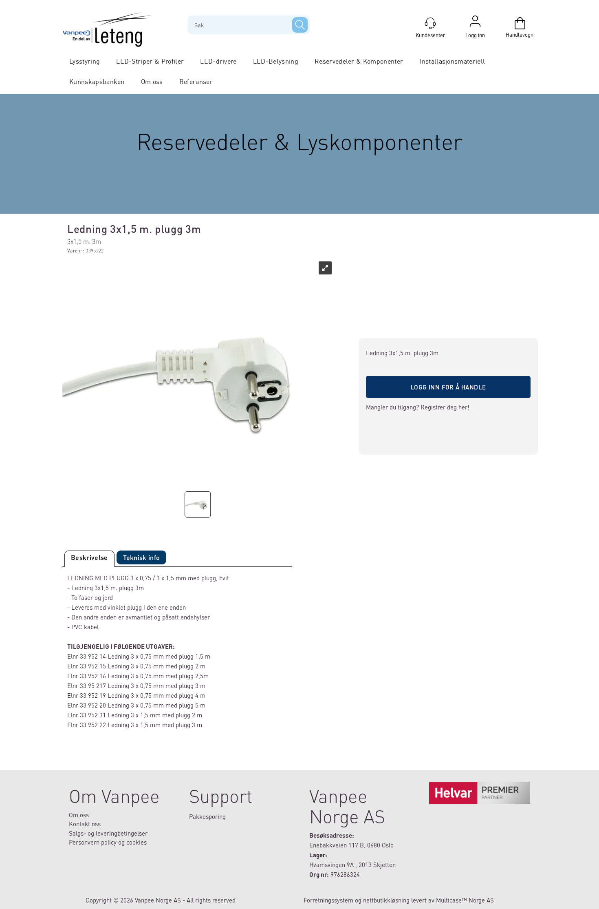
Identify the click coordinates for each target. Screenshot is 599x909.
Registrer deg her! (445, 407)
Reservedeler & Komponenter (359, 61)
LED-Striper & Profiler (150, 61)
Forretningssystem (328, 900)
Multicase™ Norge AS (465, 900)
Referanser (196, 81)
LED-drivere (218, 61)
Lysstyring (84, 61)
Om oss (152, 81)
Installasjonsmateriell (452, 61)
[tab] (89, 559)
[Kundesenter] (430, 23)
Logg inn (475, 23)
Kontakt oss (85, 824)
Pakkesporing (207, 816)
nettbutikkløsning (386, 900)
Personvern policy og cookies (108, 842)
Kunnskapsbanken (97, 81)
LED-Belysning (275, 61)
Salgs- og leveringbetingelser (108, 833)
